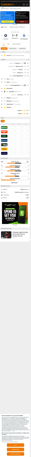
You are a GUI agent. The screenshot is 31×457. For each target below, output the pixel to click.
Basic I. (12, 79)
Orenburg (5, 39)
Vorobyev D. (14, 82)
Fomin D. (12, 63)
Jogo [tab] (3, 44)
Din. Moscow (24, 39)
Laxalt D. (14, 72)
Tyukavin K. (15, 69)
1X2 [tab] (3, 121)
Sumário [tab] (4, 48)
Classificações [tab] (16, 44)
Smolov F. (20, 69)
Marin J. (8, 82)
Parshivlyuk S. (11, 66)
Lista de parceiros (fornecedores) (10, 441)
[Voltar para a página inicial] (8, 5)
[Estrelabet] (4, 140)
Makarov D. (20, 72)
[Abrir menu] (27, 4)
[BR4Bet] (4, 144)
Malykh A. (9, 98)
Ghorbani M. (16, 101)
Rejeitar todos (15, 449)
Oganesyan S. (10, 104)
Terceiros (13, 430)
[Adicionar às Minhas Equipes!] (1, 35)
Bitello (11, 76)
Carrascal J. (14, 94)
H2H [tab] (8, 44)
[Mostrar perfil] (5, 35)
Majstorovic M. (19, 66)
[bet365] (4, 127)
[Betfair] (4, 149)
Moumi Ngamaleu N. (18, 76)
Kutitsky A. (20, 94)
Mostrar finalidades (15, 454)
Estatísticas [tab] (12, 48)
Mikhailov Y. (9, 101)
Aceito (15, 445)
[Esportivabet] (4, 131)
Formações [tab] (22, 48)
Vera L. (8, 79)
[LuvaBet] (4, 136)
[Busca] (23, 4)
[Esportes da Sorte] (4, 153)
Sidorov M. (17, 91)
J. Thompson (17, 104)
